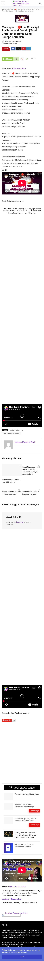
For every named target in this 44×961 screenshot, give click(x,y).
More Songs (34, 811)
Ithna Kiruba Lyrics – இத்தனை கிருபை (30, 492)
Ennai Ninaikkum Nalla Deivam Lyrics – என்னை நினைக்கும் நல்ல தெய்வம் (31, 470)
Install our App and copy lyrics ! (15, 913)
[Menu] (3, 3)
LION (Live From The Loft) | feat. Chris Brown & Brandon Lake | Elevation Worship (26, 835)
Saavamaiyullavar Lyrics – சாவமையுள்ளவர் (11, 492)
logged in (19, 522)
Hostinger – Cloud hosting (11, 899)
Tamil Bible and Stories (18, 887)
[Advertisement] (22, 309)
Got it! (22, 956)
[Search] (40, 3)
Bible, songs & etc (19, 68)
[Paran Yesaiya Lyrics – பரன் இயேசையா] (12, 465)
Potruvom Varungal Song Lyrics (27, 794)
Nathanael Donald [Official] (13, 41)
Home (4, 9)
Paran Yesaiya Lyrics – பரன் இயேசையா (11, 481)
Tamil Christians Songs (10, 44)
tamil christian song (16, 430)
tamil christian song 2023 (11, 433)
